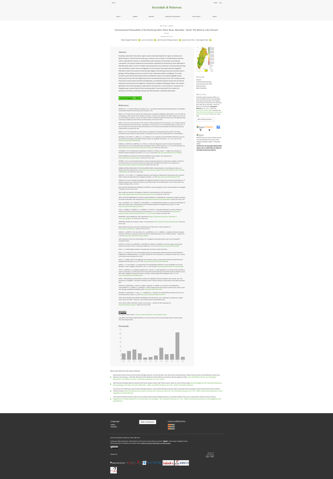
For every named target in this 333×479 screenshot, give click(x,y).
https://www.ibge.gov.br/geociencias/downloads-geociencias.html (137, 194)
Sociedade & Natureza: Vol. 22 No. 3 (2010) (151, 379)
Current (135, 16)
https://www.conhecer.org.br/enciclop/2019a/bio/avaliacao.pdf (136, 147)
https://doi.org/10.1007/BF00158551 (169, 246)
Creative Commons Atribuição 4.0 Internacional (155, 443)
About (118, 16)
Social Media (196, 16)
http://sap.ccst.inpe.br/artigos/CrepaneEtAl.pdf (132, 165)
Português (114, 426)
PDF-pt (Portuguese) (126, 98)
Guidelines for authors (172, 16)
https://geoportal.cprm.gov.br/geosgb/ (129, 158)
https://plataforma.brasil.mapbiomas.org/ (166, 222)
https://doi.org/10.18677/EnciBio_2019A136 (136, 236)
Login (220, 2)
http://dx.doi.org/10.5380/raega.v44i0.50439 (153, 294)
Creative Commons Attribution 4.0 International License (151, 314)
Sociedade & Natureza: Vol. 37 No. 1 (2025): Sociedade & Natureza (172, 385)
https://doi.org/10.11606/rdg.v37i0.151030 (169, 177)
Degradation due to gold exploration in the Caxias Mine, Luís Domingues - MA (137, 399)
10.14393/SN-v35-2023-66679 (204, 110)
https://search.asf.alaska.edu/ (127, 229)
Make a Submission (147, 422)
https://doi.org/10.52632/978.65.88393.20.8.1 (131, 275)
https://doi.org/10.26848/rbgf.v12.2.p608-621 (131, 206)
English (114, 2)
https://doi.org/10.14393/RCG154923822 (129, 140)
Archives (151, 16)
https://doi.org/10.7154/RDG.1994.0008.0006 (156, 261)
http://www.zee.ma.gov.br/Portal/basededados (157, 199)
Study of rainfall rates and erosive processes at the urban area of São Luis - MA (149, 391)
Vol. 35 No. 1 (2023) (166, 26)
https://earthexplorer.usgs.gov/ (127, 305)
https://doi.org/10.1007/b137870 (153, 289)
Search (214, 16)
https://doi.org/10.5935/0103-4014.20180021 (170, 152)
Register (216, 2)
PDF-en (138, 98)
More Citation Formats (205, 119)
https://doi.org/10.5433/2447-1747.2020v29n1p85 (170, 266)
